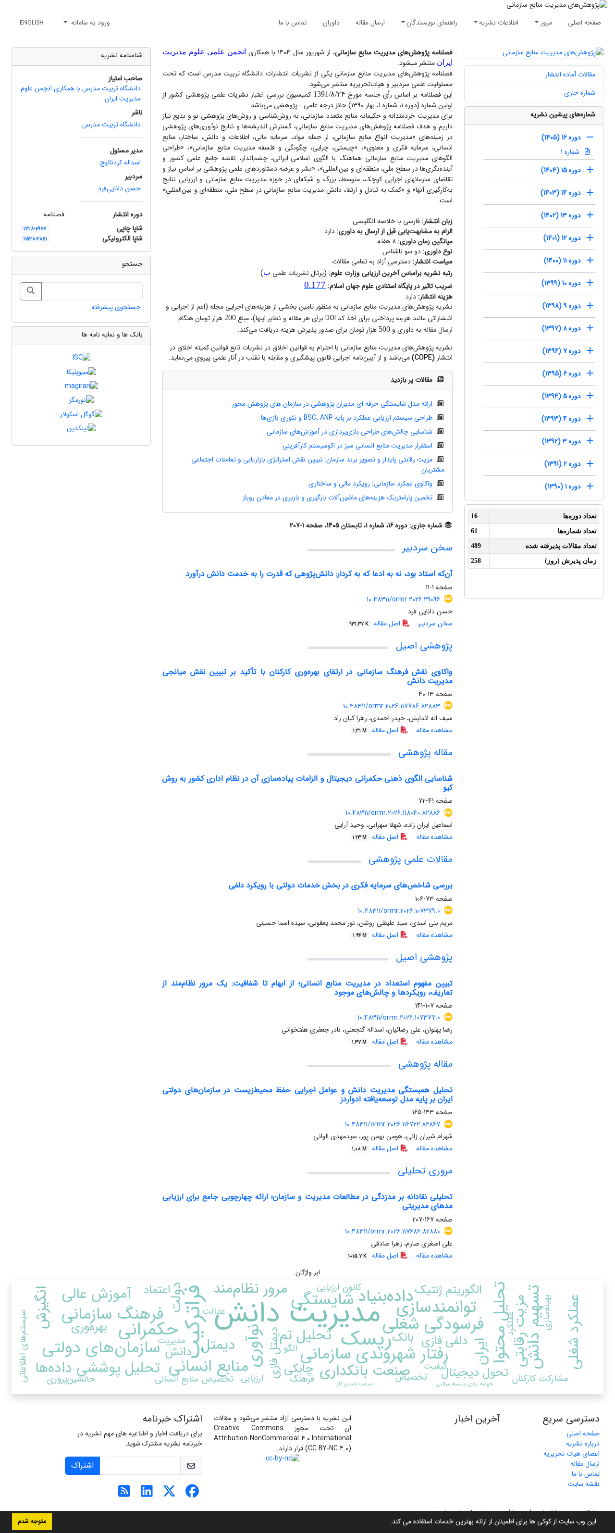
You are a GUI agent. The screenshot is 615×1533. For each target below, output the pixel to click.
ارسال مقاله (370, 22)
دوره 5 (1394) (561, 396)
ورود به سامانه (89, 22)
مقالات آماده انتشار (570, 74)
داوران (331, 22)
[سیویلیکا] (81, 371)
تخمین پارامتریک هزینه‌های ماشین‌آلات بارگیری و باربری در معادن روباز (337, 497)
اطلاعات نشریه (498, 22)
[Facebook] (192, 1494)
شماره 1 (571, 152)
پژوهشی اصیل (424, 645)
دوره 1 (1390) (563, 486)
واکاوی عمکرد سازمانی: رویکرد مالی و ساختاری (370, 483)
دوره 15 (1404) (561, 170)
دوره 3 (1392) (561, 441)
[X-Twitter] (169, 1494)
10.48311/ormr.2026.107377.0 (398, 1017)
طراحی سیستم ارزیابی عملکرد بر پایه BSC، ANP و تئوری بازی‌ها (346, 417)
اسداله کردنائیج (120, 162)
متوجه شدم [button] (32, 1521)
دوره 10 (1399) (561, 283)
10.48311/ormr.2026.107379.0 (399, 911)
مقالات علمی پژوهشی (411, 859)
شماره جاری (579, 92)
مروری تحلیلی (425, 1170)
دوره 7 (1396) (561, 351)
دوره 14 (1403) (561, 192)
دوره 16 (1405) (561, 137)
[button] (386, 1522)
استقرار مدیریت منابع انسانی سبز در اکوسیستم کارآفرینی (357, 445)
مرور (546, 22)
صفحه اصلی (584, 22)
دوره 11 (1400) (562, 260)
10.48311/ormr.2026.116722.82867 (392, 1124)
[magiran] (81, 386)
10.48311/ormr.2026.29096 (403, 599)
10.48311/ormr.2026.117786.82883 (391, 706)
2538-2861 (35, 239)
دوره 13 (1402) (561, 215)
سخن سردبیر (427, 547)
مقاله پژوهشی (425, 752)
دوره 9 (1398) (561, 305)
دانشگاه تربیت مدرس (111, 124)
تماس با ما (293, 22)
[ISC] (81, 357)
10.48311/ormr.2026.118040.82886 (392, 813)
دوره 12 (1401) (562, 238)
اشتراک (82, 1465)
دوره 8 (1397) (561, 328)
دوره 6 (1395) (561, 373)
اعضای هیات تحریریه (571, 1453)
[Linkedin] (146, 1494)
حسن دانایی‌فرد (119, 188)
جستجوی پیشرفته (116, 307)
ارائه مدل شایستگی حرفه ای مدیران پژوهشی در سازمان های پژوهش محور (332, 404)
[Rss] (124, 1494)
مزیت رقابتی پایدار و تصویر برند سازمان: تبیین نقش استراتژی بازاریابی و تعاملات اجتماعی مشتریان (318, 464)
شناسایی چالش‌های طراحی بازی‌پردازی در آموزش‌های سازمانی (349, 431)
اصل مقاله (375, 623)
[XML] (282, 525)
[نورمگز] (81, 400)
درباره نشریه (583, 1443)
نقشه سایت (584, 1484)
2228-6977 (35, 229)
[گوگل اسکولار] (81, 414)
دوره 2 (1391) (562, 464)
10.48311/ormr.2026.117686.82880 (392, 1231)
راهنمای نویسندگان (431, 22)
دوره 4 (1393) (561, 418)
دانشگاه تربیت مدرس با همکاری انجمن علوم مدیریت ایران (81, 93)
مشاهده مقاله (434, 730)
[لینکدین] (81, 428)
